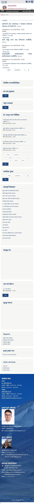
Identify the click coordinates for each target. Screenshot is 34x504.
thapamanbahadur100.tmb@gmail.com (14, 430)
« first (8, 70)
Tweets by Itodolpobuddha (9, 354)
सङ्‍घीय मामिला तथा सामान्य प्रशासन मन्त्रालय (12, 217)
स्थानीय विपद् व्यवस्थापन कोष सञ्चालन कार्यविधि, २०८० (14, 141)
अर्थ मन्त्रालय (5, 225)
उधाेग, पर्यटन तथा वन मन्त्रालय (8, 196)
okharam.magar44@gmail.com (13, 456)
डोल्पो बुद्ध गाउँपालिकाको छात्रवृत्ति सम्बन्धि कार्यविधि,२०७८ (15, 135)
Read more (6, 37)
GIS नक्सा (4, 230)
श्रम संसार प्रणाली (6, 238)
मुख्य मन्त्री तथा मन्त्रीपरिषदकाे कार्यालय (10, 190)
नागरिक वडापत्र (6, 370)
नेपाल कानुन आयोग (6, 222)
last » (23, 160)
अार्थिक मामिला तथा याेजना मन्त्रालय (10, 206)
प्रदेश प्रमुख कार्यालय (6, 211)
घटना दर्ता (5, 366)
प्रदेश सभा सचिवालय (6, 209)
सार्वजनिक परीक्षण (6, 344)
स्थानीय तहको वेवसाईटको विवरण (9, 235)
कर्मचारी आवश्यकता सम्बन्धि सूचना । (9, 11)
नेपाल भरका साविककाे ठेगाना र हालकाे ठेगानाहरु (12, 233)
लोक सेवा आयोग (5, 227)
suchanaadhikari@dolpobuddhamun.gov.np (16, 454)
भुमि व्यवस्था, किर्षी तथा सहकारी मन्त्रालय (10, 198)
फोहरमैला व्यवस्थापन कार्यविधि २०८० (10, 148)
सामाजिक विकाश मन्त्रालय (7, 201)
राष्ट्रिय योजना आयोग (6, 219)
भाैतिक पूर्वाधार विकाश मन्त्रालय (8, 193)
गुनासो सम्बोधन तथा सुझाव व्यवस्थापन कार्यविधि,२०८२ (14, 128)
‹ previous (17, 70)
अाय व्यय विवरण (7, 289)
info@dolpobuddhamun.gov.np (12, 474)
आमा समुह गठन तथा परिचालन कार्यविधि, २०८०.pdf (16, 49)
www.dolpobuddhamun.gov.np (14, 470)
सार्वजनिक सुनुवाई (6, 342)
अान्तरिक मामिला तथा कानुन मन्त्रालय (10, 203)
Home (2, 14)
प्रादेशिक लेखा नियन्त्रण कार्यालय (9, 214)
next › (16, 160)
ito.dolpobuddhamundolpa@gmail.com (14, 472)
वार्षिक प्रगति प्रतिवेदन (8, 338)
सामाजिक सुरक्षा (6, 368)
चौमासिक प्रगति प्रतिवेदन (8, 340)
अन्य (5, 95)
